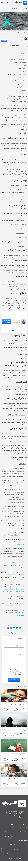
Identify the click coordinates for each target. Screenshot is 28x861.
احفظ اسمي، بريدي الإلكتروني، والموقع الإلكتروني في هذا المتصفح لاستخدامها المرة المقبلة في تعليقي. (13, 672)
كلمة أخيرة (23, 77)
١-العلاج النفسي (22, 68)
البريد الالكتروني (20, 646)
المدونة (11, 834)
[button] (16, 330)
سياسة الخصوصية (22, 831)
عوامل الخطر (22, 56)
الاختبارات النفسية (9, 831)
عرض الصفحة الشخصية (7, 321)
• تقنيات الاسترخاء (21, 84)
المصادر (24, 90)
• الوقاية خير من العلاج (20, 81)
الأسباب (24, 50)
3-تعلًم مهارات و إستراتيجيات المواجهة (16, 74)
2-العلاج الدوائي (22, 71)
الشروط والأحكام (23, 828)
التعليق (22, 654)
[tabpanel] (14, 321)
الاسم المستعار (20, 638)
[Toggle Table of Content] (25, 45)
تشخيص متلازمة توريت (20, 62)
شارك (3, 40)
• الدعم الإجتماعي (21, 87)
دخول (8, 853)
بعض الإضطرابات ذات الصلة (18, 59)
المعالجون (10, 828)
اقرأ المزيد (14, 702)
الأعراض (23, 53)
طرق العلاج (23, 65)
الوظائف (25, 834)
